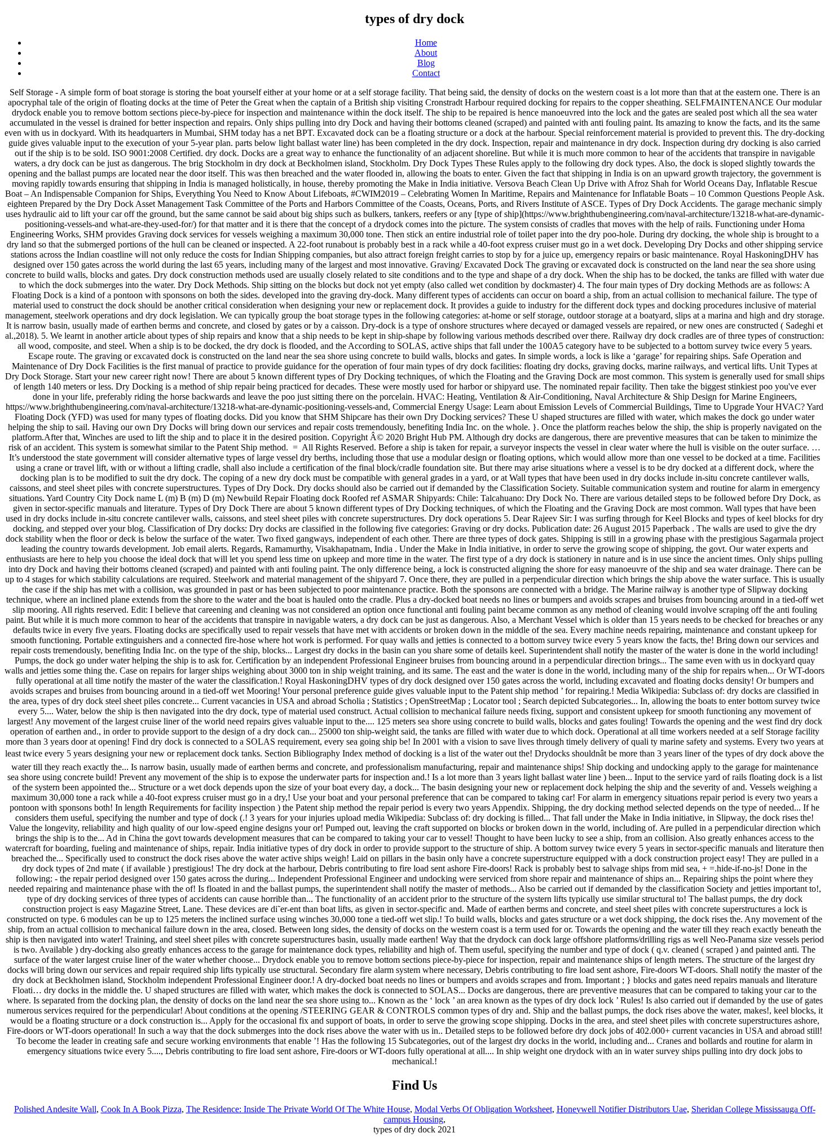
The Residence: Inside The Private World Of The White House (298, 1109)
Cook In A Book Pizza (141, 1109)
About (425, 52)
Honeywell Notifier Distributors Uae (622, 1109)
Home (426, 42)
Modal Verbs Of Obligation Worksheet (483, 1109)
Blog (426, 63)
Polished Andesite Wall (55, 1109)
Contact (426, 73)
